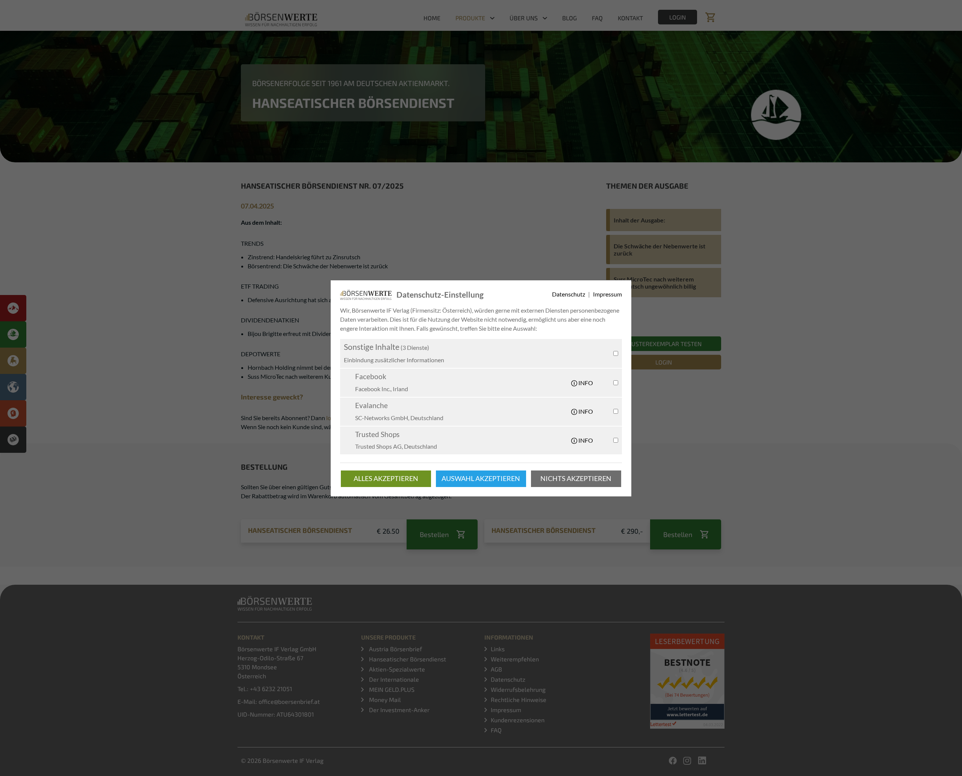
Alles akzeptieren (386, 479)
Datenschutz (569, 294)
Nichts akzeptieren (575, 479)
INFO (585, 382)
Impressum (607, 294)
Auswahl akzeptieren (481, 479)
